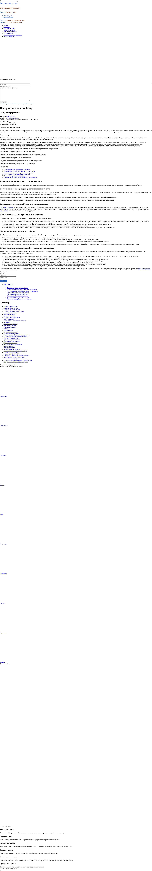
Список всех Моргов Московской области (16, 355)
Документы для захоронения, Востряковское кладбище (20, 177)
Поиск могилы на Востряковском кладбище (17, 174)
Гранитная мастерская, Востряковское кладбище (18, 173)
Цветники (3, 455)
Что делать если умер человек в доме (15, 359)
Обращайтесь (4, 210)
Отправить (3, 281)
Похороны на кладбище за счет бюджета (19, 299)
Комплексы (3, 544)
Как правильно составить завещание (15, 320)
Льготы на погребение (10, 324)
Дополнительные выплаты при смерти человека (22, 289)
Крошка (2, 662)
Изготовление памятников (12, 317)
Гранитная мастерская (6, 207)
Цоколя (2, 485)
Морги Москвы (8, 15)
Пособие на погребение (11, 338)
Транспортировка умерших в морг (17, 288)
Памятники (3, 396)
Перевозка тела (8, 33)
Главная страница (5, 104)
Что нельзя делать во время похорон (18, 297)
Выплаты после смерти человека (14, 311)
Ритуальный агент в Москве (12, 349)
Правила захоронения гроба (12, 339)
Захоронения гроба (9, 28)
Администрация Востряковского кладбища (17, 169)
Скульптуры (3, 425)
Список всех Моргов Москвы (12, 354)
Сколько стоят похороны (11, 352)
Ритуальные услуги (9, 3)
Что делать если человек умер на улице (16, 362)
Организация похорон (10, 31)
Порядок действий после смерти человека (16, 335)
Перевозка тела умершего (11, 333)
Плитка (2, 603)
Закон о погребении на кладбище (17, 296)
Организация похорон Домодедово (23, 104)
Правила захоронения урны (12, 341)
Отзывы (6, 328)
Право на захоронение (10, 343)
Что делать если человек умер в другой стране (18, 360)
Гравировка (3, 573)
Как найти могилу (9, 319)
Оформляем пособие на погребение (18, 292)
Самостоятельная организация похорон (15, 351)
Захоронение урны (9, 30)
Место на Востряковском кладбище (14, 176)
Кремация (7, 27)
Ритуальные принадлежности (13, 35)
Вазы (1, 514)
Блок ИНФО (8, 284)
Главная (6, 25)
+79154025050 (10, 116)
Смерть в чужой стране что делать (17, 294)
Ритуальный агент (9, 36)
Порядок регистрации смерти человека (15, 336)
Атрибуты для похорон (10, 306)
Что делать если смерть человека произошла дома (22, 291)
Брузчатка (3, 633)
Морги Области (8, 17)
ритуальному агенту (144, 268)
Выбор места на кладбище (12, 309)
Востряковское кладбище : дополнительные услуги (19, 171)
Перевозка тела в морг (10, 332)
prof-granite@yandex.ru (12, 118)
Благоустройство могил (11, 308)
